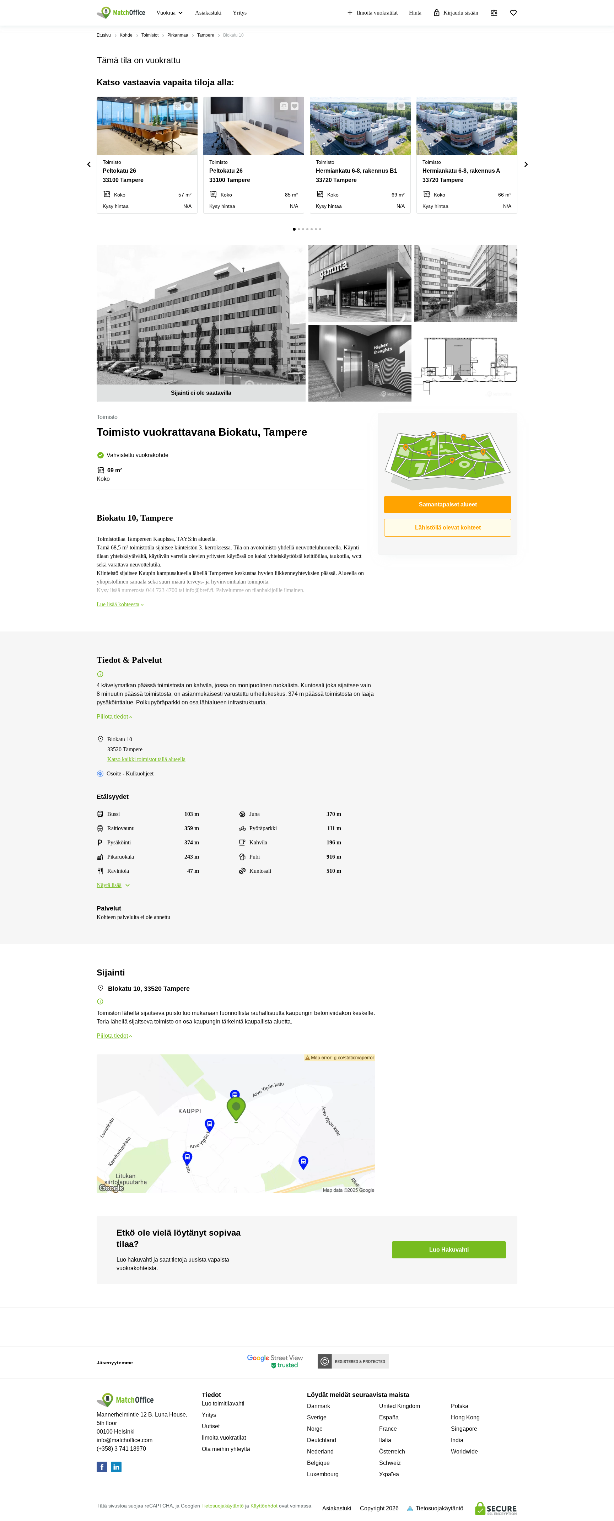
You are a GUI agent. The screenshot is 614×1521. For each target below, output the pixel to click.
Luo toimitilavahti (223, 1404)
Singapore (464, 1429)
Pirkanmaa (177, 35)
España (389, 1417)
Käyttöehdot (264, 1506)
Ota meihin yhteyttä (226, 1449)
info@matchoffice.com (124, 1440)
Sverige (317, 1417)
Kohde (126, 35)
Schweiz (390, 1463)
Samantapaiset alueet (448, 504)
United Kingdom (399, 1406)
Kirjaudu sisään (460, 13)
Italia (385, 1440)
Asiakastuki (208, 13)
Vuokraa (166, 13)
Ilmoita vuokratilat (377, 13)
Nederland (320, 1452)
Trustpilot (107, 1326)
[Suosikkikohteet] (513, 13)
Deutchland (321, 1440)
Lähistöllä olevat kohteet (448, 528)
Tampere (205, 35)
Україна (389, 1474)
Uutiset (211, 1426)
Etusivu (104, 35)
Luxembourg (323, 1474)
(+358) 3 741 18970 (121, 1449)
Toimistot (149, 35)
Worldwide (464, 1452)
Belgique (318, 1463)
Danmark (318, 1406)
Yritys (240, 13)
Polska (459, 1406)
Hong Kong (465, 1417)
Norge (315, 1429)
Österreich (392, 1452)
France (388, 1429)
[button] (175, 106)
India (457, 1440)
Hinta (415, 13)
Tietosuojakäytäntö (222, 1506)
